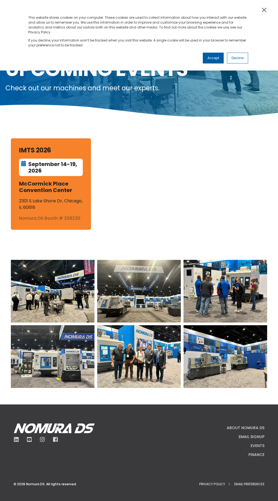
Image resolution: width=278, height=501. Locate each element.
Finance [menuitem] (256, 454)
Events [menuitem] (257, 445)
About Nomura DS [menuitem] (245, 427)
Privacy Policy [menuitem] (212, 484)
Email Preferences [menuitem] (249, 484)
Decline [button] (238, 58)
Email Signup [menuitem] (251, 436)
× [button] (264, 10)
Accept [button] (213, 58)
